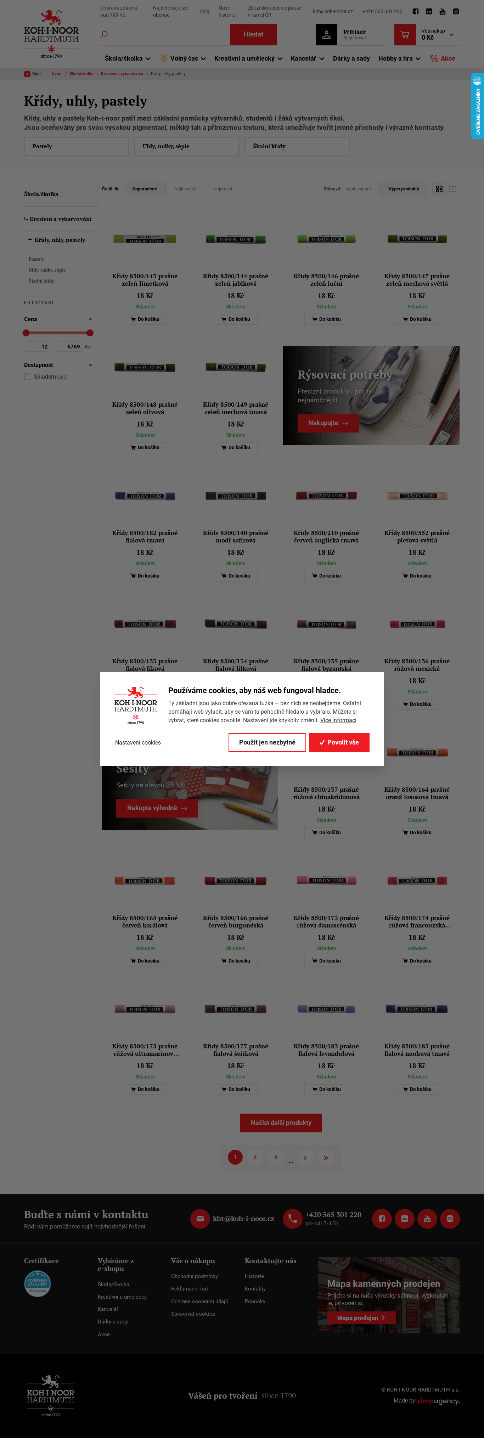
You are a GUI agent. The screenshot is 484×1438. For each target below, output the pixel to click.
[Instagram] (456, 12)
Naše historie (227, 11)
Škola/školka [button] (124, 58)
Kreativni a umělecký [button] (244, 58)
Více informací (338, 720)
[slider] (26, 332)
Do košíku (148, 319)
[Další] (305, 1158)
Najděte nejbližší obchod (170, 11)
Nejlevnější (185, 188)
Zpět (36, 73)
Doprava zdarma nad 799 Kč (118, 11)
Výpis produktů (403, 188)
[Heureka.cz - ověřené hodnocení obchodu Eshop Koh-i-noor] (37, 1283)
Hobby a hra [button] (395, 58)
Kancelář (108, 1309)
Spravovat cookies (193, 1314)
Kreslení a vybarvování (122, 73)
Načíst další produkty (281, 1122)
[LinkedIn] (429, 12)
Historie (254, 1276)
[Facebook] (416, 12)
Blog (204, 11)
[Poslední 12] (326, 1158)
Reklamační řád (189, 1289)
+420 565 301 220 (382, 11)
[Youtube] (442, 12)
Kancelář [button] (303, 58)
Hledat (253, 34)
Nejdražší (222, 188)
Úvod (57, 73)
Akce (448, 58)
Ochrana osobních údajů (199, 1301)
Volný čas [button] (184, 58)
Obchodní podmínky (194, 1276)
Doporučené (145, 188)
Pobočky (255, 1301)
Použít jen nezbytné (267, 742)
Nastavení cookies (138, 742)
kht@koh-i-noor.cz (333, 11)
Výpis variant (358, 188)
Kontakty (255, 1289)
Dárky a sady (351, 58)
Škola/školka (81, 73)
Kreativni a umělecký (122, 1297)
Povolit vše (343, 742)
